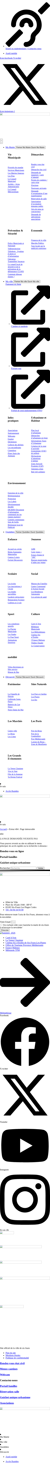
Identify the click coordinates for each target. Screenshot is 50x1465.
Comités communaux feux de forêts (16, 520)
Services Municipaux (16, 170)
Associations (13, 430)
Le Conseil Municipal (12, 180)
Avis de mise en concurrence (37, 210)
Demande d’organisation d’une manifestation (39, 193)
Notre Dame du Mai (15, 710)
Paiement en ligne (13, 284)
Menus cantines (9, 1368)
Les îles (34, 700)
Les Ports (36, 721)
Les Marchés (15, 721)
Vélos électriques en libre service (15, 668)
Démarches (37, 154)
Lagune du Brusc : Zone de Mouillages (39, 743)
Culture (35, 614)
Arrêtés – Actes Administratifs (14, 185)
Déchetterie (12, 442)
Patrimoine (14, 684)
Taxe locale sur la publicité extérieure (38, 247)
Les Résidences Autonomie (37, 593)
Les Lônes (12, 736)
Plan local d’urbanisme (36, 431)
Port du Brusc (36, 731)
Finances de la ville (38, 240)
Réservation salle (9, 1391)
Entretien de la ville (15, 493)
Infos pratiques (13, 419)
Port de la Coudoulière (36, 735)
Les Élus (11, 176)
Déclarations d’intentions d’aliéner (36, 458)
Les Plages (35, 697)
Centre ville (12, 731)
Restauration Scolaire (16, 600)
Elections (34, 185)
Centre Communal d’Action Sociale (38, 587)
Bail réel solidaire (38, 472)
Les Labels (12, 501)
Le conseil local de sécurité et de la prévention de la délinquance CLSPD (16, 268)
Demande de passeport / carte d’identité (37, 174)
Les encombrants (14, 447)
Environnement (17, 483)
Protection (12, 499)
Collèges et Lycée (15, 603)
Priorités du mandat (15, 167)
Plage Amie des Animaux (14, 454)
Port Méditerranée (38, 739)
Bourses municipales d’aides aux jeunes (39, 561)
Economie (36, 230)
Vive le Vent (12, 771)
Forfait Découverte (15, 560)
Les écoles (12, 583)
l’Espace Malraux (38, 640)
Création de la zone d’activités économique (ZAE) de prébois (38, 449)
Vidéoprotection (14, 248)
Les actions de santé (39, 597)
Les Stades (12, 634)
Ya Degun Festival (15, 777)
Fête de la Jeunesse (15, 774)
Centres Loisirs (14, 557)
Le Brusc (11, 734)
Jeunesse (36, 539)
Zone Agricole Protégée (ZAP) (37, 465)
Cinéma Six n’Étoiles (35, 636)
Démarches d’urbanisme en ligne (39, 436)
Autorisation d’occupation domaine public (37, 203)
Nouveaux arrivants (38, 188)
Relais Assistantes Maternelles (14, 553)
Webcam (5, 1374)
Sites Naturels (39, 684)
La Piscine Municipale (12, 630)
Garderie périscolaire (16, 597)
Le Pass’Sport (13, 637)
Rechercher (5, 868)
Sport (11, 614)
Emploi (11, 439)
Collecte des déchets (15, 445)
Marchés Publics (37, 243)
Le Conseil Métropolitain (13, 190)
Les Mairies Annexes (16, 173)
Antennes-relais (37, 469)
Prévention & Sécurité (15, 232)
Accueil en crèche (15, 549)
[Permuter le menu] (1, 141)
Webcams (11, 436)
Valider (40, 868)
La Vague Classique (15, 768)
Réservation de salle (39, 199)
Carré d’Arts (36, 624)
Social (34, 573)
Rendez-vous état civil (12, 1363)
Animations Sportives (12, 641)
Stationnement (13, 433)
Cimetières (12, 450)
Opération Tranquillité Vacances (16, 260)
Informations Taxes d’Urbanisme (38, 442)
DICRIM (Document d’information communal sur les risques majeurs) (16, 513)
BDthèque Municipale (35, 628)
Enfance (12, 539)
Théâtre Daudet (37, 643)
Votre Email (5, 922)
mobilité (12, 657)
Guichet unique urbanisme (15, 1397)
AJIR (33, 549)
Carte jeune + (36, 552)
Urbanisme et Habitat (38, 419)
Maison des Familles (39, 583)
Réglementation (14, 496)
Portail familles (8, 1386)
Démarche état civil (38, 169)
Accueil (3, 829)
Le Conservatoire (38, 646)
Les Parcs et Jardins (39, 694)
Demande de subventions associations (36, 216)
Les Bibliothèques (38, 632)
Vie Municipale (14, 156)
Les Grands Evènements (14, 757)
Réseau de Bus (13, 672)
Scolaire (12, 573)
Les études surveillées (12, 593)
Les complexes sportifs (13, 625)
